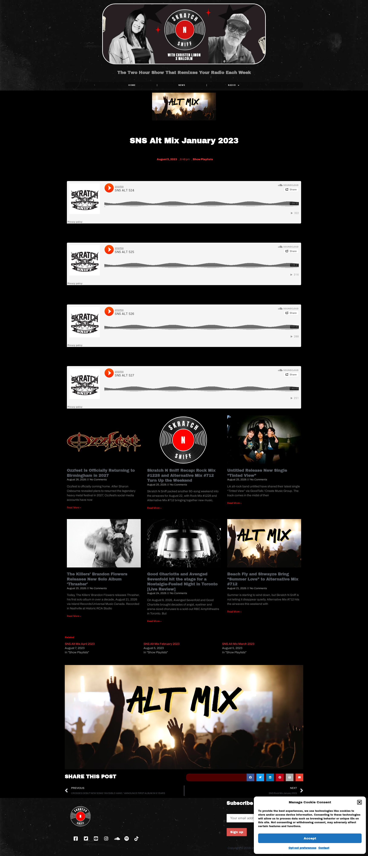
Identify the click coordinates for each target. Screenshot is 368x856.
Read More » (74, 507)
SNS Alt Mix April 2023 (80, 643)
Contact (323, 847)
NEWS (181, 85)
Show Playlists (203, 159)
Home (131, 85)
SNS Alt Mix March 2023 (238, 643)
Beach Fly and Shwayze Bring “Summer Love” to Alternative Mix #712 (262, 579)
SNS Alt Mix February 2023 (162, 643)
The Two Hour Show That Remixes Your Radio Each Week (184, 72)
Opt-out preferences (302, 847)
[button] (359, 802)
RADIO (232, 85)
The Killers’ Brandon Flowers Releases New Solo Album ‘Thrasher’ (97, 579)
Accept (310, 838)
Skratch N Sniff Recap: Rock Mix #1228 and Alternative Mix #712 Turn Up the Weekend (181, 475)
